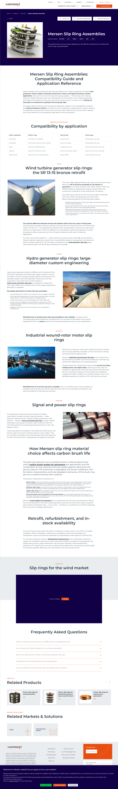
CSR (58, 2)
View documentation (83, 18)
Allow (65, 599)
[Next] (109, 682)
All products (51, 749)
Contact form (92, 751)
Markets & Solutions (67, 6)
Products (15, 13)
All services (51, 758)
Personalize (73, 785)
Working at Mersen (68, 758)
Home (8, 13)
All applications (51, 755)
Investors (68, 2)
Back (11, 18)
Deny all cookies (60, 785)
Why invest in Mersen (68, 755)
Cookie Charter (13, 781)
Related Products (104, 18)
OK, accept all (45, 785)
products (105, 6)
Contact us (65, 18)
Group (50, 2)
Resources (86, 6)
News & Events (68, 749)
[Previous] (106, 682)
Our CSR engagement (68, 752)
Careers (78, 2)
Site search (90, 2)
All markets (51, 752)
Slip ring (23, 13)
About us (51, 761)
